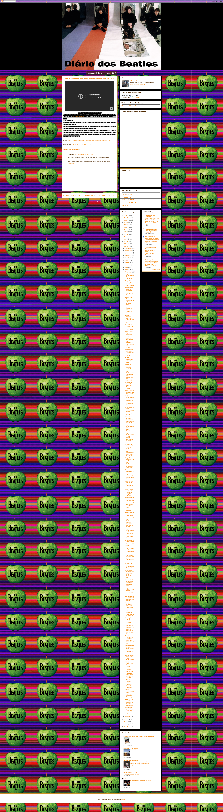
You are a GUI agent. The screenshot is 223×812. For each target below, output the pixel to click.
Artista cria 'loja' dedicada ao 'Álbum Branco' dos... (129, 300)
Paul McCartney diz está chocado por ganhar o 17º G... (129, 522)
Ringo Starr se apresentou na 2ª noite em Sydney (129, 500)
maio (127, 265)
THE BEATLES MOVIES (150, 216)
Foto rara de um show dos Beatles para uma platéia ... (129, 352)
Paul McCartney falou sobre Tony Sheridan (129, 428)
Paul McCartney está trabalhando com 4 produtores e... (129, 533)
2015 (126, 241)
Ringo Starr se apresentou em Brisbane (129, 541)
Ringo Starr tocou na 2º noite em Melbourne (129, 446)
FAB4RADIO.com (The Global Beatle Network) (151, 230)
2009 (126, 726)
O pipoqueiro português (131, 774)
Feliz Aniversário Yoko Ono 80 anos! (129, 453)
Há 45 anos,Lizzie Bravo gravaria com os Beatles (129, 665)
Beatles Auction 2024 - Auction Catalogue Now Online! (150, 252)
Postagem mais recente (72, 195)
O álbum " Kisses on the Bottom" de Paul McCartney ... (129, 549)
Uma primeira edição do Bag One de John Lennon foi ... (129, 649)
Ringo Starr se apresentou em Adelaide (129, 392)
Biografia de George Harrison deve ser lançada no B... (129, 291)
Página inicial (90, 195)
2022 (126, 224)
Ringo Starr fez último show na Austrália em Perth (129, 385)
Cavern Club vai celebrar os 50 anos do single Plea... (129, 582)
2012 (126, 719)
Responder (71, 163)
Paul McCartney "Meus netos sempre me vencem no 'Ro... (129, 437)
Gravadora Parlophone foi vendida (129, 614)
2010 (126, 724)
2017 (126, 236)
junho (127, 262)
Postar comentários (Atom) (92, 202)
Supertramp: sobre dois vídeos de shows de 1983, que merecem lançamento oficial (140, 763)
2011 (126, 721)
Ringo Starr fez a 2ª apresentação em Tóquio (129, 283)
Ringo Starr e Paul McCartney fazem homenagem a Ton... (129, 410)
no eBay (81, 116)
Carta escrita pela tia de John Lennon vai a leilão (129, 507)
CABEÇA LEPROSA (130, 772)
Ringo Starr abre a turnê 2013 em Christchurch (129, 591)
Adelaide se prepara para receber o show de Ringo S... (129, 683)
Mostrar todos (156, 269)
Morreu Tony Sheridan (129, 466)
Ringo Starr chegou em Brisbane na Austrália (129, 565)
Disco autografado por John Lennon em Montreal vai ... (129, 318)
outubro (128, 253)
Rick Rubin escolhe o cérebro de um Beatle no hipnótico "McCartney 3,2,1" (151, 263)
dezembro (128, 248)
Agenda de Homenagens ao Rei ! (140, 780)
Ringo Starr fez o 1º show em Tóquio (128, 334)
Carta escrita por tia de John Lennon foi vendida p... (129, 484)
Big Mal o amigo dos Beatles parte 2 (129, 367)
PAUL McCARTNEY (128, 200)
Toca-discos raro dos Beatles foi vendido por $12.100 (129, 674)
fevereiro (128, 272)
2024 (126, 220)
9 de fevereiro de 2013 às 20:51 (84, 154)
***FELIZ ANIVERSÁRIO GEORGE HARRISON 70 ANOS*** (129, 343)
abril (126, 267)
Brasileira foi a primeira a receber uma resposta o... (129, 327)
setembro (128, 255)
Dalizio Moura (128, 779)
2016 (126, 239)
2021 (126, 227)
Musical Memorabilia (131, 760)
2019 (126, 232)
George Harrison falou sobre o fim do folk (129, 310)
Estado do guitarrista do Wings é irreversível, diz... (129, 710)
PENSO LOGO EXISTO (131, 748)
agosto (127, 257)
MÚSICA (133, 750)
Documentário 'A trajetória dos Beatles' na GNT (129, 598)
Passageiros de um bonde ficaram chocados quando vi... (129, 621)
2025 (126, 217)
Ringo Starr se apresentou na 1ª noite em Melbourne (129, 460)
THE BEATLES (127, 194)
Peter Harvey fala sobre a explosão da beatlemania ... (129, 558)
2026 (126, 215)
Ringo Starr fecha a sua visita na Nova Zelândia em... (129, 573)
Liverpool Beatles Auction (150, 248)
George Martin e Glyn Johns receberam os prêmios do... (129, 606)
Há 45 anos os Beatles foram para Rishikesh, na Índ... (129, 492)
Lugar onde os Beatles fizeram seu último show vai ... (129, 630)
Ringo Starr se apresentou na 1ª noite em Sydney (129, 515)
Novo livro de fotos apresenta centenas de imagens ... (129, 702)
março (127, 269)
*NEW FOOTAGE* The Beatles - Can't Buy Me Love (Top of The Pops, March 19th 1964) (152, 221)
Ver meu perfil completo (138, 84)
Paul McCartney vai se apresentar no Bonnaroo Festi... (129, 400)
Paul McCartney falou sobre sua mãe (129, 276)
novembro (128, 250)
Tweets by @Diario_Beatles (131, 106)
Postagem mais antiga (107, 195)
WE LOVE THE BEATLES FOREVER (152, 237)
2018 (126, 234)
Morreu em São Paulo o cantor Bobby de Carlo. (152, 241)
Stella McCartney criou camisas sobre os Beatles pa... (129, 693)
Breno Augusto (136, 81)
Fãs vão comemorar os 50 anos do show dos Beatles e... (129, 639)
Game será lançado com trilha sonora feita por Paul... (129, 419)
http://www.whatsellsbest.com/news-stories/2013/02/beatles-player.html (89, 140)
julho (127, 260)
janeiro (127, 716)
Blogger (123, 799)
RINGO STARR (127, 205)
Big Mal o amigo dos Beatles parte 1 (129, 360)
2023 (126, 222)
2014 (126, 244)
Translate (136, 97)
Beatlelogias (149, 259)
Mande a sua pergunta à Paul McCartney (129, 657)
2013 (126, 246)
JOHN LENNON (127, 197)
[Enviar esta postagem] (90, 144)
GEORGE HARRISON (129, 202)
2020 (126, 229)
